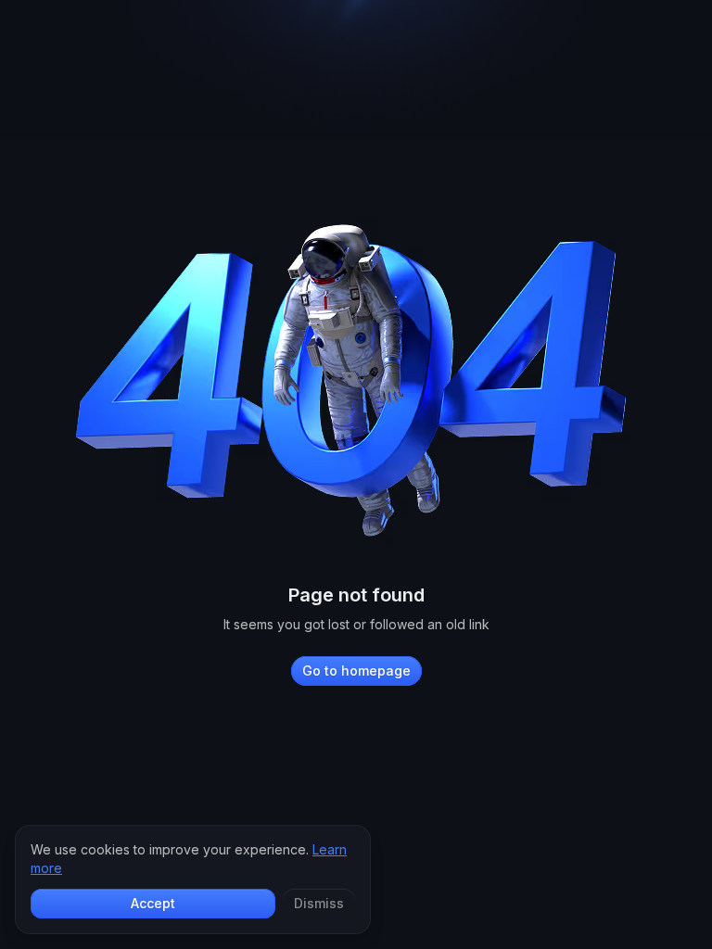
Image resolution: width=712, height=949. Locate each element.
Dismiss (319, 903)
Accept (153, 903)
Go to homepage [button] (356, 670)
